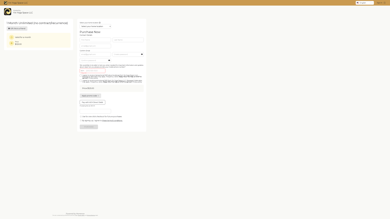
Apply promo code (89, 96)
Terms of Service (91, 215)
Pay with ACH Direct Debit (92, 102)
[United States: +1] (82, 71)
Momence (80, 214)
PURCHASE (89, 127)
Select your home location (89, 23)
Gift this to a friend (17, 29)
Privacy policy (93, 78)
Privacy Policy (81, 215)
